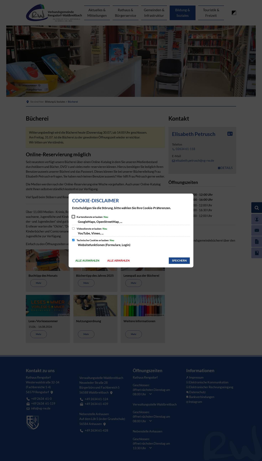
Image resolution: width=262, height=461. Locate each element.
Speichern (179, 260)
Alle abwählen (118, 260)
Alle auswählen (87, 260)
